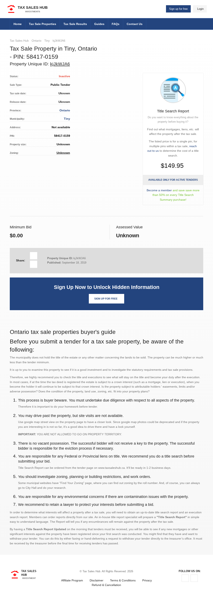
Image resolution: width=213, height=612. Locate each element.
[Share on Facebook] (33, 255)
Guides (99, 24)
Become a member (159, 190)
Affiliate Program (72, 580)
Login (200, 8)
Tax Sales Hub (19, 40)
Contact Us (134, 24)
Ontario (36, 40)
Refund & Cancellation (106, 585)
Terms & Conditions (123, 580)
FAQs (115, 24)
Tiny (47, 40)
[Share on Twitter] (33, 264)
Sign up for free (178, 8)
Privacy (147, 580)
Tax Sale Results (75, 24)
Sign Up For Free (106, 298)
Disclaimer (96, 580)
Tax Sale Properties (42, 24)
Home (18, 24)
